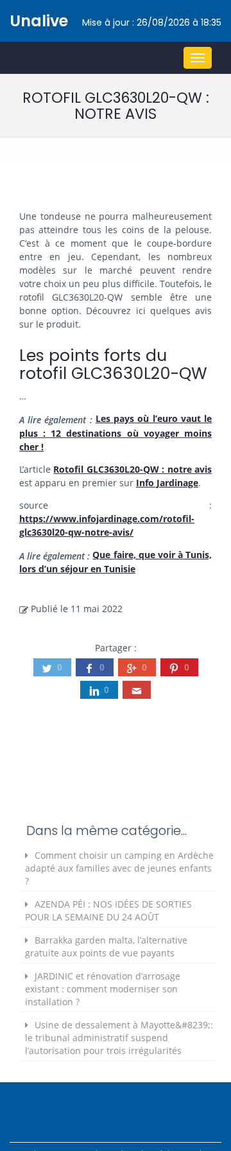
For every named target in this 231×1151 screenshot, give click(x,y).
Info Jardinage (167, 483)
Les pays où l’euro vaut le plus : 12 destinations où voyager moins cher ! (115, 432)
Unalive (39, 20)
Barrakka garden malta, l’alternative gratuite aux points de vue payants (106, 946)
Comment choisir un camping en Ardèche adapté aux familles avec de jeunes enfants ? (119, 868)
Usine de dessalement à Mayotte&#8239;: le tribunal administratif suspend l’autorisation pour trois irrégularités (119, 1038)
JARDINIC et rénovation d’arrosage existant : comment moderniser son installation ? (102, 989)
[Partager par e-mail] (137, 690)
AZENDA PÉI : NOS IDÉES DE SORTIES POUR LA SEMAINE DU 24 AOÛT (108, 910)
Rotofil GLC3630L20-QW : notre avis (132, 469)
